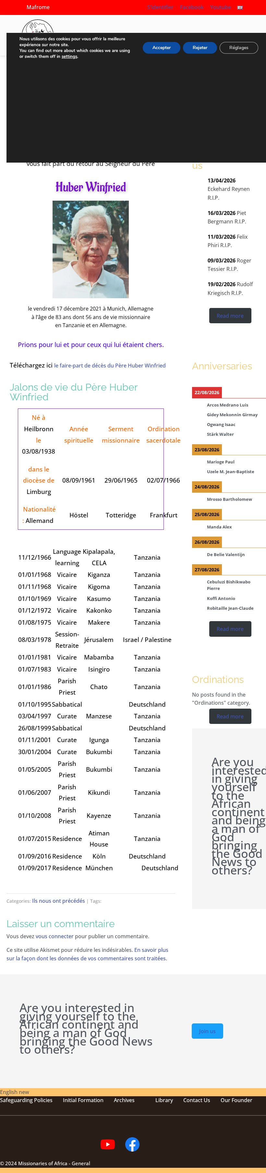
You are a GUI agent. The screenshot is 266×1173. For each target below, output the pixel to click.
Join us (207, 1030)
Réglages (238, 48)
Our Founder (236, 1100)
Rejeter (200, 48)
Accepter (161, 48)
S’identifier (160, 7)
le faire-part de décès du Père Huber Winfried (110, 365)
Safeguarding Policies (26, 1100)
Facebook (192, 7)
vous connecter (55, 936)
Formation (90, 1100)
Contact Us (196, 1100)
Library (164, 1100)
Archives (124, 1100)
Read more (230, 315)
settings (69, 57)
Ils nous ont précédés (58, 900)
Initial (70, 1100)
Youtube (220, 7)
